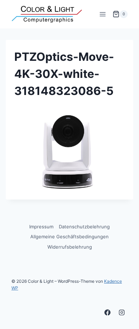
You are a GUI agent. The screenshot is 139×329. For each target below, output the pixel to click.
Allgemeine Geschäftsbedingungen (69, 236)
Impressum (41, 226)
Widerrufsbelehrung (69, 247)
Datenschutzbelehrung (84, 226)
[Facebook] (108, 312)
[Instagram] (121, 312)
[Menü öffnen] (102, 14)
